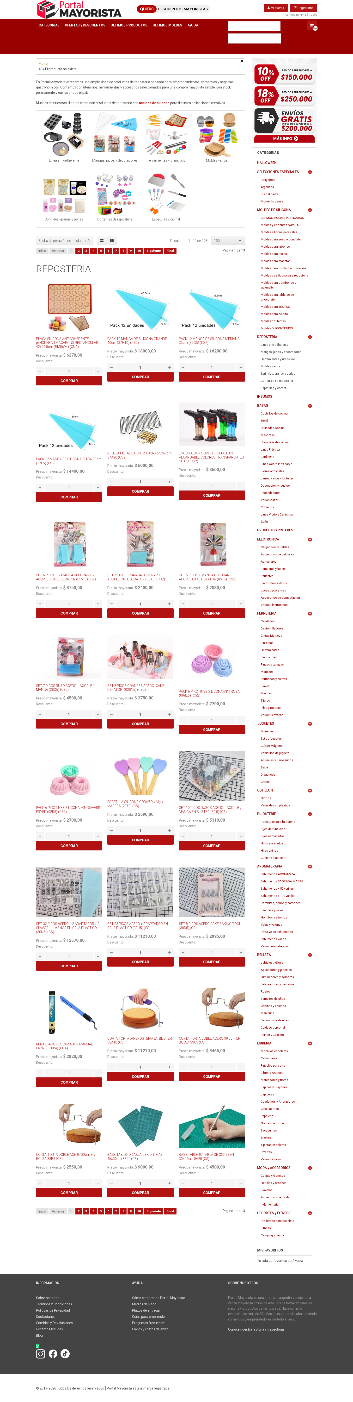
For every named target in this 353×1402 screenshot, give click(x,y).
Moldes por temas (273, 321)
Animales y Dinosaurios (277, 760)
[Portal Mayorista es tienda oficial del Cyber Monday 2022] (311, 1340)
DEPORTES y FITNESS (274, 1213)
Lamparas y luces (273, 569)
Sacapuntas (269, 1130)
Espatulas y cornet (273, 388)
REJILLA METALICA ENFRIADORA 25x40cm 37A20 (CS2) (139, 455)
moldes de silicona (154, 103)
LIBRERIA (264, 1043)
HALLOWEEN (267, 163)
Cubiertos (267, 507)
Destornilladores (272, 628)
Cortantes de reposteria (277, 381)
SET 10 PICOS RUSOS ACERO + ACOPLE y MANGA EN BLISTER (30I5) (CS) (210, 810)
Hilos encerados (272, 843)
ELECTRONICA (268, 539)
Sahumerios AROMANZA (278, 874)
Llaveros (267, 1190)
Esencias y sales (272, 910)
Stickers (266, 1137)
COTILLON (265, 790)
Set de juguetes (271, 738)
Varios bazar (269, 500)
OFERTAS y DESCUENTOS (85, 25)
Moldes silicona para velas (279, 232)
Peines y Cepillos (272, 1035)
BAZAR (262, 406)
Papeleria (267, 1116)
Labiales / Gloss (272, 962)
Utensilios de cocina (275, 442)
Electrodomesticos (274, 583)
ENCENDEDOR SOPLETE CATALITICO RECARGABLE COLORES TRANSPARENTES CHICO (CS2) (211, 457)
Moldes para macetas (276, 261)
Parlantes (267, 576)
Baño (264, 521)
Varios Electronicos (274, 605)
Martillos (267, 671)
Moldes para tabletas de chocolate (277, 297)
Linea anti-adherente (274, 344)
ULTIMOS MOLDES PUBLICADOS (282, 218)
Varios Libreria (271, 1159)
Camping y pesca (272, 1235)
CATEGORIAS (49, 25)
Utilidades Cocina (273, 428)
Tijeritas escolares (273, 1145)
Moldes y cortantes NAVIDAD (281, 225)
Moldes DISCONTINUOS (277, 328)
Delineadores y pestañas (277, 984)
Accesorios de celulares (277, 554)
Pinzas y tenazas (272, 664)
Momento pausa (272, 201)
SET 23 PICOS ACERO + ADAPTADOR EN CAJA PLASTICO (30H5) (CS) (137, 926)
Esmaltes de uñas (273, 998)
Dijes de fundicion (273, 829)
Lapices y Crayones (274, 1087)
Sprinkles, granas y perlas (278, 373)
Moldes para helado (274, 314)
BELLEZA (264, 955)
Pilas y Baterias (271, 708)
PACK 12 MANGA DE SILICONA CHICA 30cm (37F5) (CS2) (69, 461)
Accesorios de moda (275, 1197)
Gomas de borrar (272, 1123)
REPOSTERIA (267, 337)
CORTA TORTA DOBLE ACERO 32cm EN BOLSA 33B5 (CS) (65, 1157)
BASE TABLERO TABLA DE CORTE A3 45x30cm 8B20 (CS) (135, 1157)
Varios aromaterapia (275, 946)
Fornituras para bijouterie (278, 822)
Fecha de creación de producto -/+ (65, 241)
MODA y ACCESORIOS (274, 1168)
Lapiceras (267, 1094)
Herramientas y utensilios (278, 359)
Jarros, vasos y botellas (277, 478)
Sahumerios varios (273, 939)
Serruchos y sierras (274, 679)
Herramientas (270, 650)
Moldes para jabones (275, 246)
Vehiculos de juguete (275, 753)
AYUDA (193, 25)
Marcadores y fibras (274, 1080)
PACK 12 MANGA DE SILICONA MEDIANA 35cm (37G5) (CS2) (209, 341)
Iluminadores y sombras (277, 977)
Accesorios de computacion (280, 597)
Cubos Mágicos (272, 746)
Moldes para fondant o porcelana (283, 268)
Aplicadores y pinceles (276, 970)
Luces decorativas (273, 590)
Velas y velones (271, 924)
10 (139, 250)
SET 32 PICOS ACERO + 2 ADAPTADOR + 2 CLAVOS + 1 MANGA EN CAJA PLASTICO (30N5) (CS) (67, 928)
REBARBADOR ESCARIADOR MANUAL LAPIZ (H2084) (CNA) (64, 1046)
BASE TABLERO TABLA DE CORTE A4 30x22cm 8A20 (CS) (206, 1157)
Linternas (267, 643)
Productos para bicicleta (277, 1221)
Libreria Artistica (272, 1073)
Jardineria (267, 457)
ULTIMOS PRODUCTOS (129, 25)
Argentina (267, 187)
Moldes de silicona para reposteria (284, 275)
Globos (266, 798)
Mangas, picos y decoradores (281, 352)
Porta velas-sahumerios (277, 932)
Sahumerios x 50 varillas (277, 888)
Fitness (266, 1228)
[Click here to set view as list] (112, 240)
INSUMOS (264, 396)
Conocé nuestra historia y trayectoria (256, 1329)
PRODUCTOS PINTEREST (276, 530)
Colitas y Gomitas (273, 1175)
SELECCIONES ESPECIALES (278, 172)
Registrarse (305, 8)
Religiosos (268, 180)
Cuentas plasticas (273, 858)
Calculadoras (270, 1109)
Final (170, 250)
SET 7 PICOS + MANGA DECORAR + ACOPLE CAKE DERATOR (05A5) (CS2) (136, 577)
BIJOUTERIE (266, 814)
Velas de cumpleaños (275, 805)
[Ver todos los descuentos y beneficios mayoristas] (284, 100)
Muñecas (267, 731)
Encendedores (270, 493)
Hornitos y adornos (274, 917)
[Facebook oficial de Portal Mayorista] (53, 1353)
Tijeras (265, 700)
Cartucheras (269, 1058)
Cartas (265, 782)
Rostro (265, 991)
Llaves (265, 686)
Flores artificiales (272, 471)
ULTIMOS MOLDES (167, 25)
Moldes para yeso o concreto (281, 239)
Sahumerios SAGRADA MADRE (282, 881)
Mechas (266, 693)
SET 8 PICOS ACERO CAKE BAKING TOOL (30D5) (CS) (210, 926)
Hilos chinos (269, 850)
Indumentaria (270, 1204)
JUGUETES (265, 723)
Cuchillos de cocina (274, 413)
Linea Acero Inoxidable (276, 464)
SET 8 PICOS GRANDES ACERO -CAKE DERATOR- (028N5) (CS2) (135, 688)
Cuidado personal (273, 1027)
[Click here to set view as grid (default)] (102, 240)
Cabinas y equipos (273, 1006)
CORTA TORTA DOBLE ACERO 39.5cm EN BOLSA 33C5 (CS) (210, 1040)
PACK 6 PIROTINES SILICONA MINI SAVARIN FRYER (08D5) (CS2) (68, 810)
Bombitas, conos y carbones (281, 903)
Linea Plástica (270, 449)
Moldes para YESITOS (275, 306)
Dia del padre (269, 194)
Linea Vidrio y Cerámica (277, 514)
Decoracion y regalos (275, 485)
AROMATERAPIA (269, 866)
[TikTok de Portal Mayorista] (65, 1353)
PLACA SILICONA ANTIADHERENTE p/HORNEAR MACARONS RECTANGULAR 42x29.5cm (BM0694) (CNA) (67, 343)
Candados (268, 621)
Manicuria (267, 1013)
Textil (264, 420)
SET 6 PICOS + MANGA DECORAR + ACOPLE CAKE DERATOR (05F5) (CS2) (207, 577)
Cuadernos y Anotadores (278, 1101)
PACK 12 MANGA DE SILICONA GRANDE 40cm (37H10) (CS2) (137, 341)
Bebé (264, 767)
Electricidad (269, 657)
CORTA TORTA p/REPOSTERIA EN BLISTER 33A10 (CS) (139, 1040)
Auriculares (268, 561)
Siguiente (153, 250)
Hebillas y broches (273, 1183)
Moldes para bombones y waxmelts (278, 285)
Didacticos (268, 774)
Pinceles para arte (273, 1065)
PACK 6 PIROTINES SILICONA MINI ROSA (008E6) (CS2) (209, 694)
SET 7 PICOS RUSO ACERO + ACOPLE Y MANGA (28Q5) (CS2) (65, 688)
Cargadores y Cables (275, 547)
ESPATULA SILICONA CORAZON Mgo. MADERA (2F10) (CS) (135, 804)
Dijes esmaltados (273, 836)
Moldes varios (270, 366)
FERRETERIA (266, 613)
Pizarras (266, 1152)
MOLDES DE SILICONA (274, 210)
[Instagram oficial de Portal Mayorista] (40, 1353)
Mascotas (268, 435)
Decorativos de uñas (275, 1020)
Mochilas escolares (274, 1051)
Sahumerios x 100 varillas (278, 896)
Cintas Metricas (271, 635)
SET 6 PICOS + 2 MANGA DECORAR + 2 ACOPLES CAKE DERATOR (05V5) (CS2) (66, 577)
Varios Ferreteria (272, 715)
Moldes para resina (274, 254)
